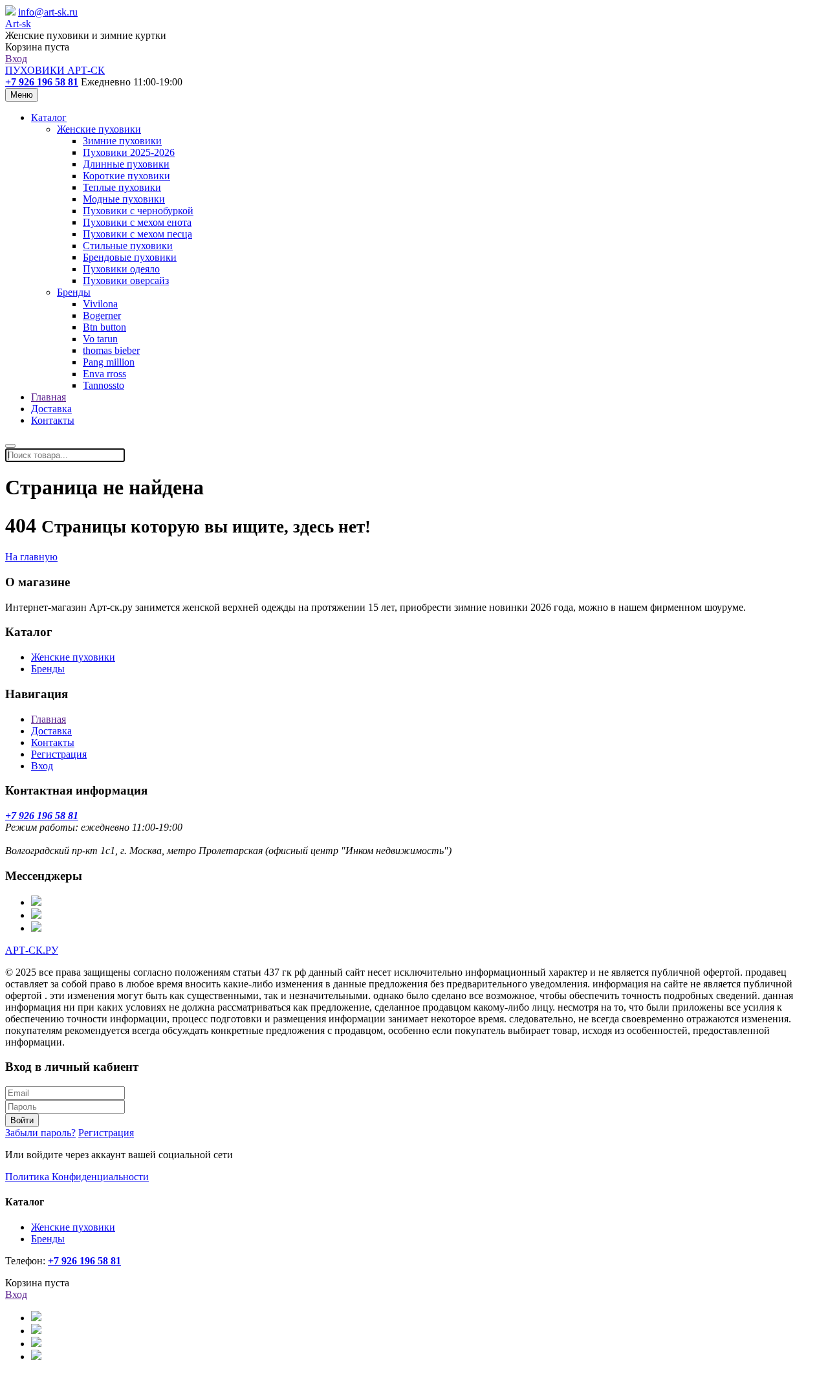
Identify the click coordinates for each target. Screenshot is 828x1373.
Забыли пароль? (40, 1132)
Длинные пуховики (126, 164)
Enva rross (104, 373)
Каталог (49, 117)
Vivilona (100, 303)
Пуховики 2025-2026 (129, 152)
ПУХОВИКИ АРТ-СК (55, 70)
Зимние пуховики (122, 140)
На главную (31, 556)
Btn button (104, 327)
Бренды (74, 292)
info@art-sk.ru (48, 11)
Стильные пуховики (128, 245)
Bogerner (102, 315)
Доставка (51, 408)
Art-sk (18, 23)
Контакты (52, 420)
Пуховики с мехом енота (137, 222)
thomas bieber (111, 350)
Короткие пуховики (126, 175)
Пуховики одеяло (121, 268)
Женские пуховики (99, 129)
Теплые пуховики (122, 187)
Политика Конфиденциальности (77, 1176)
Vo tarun (100, 338)
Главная (48, 396)
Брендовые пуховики (130, 257)
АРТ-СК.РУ (31, 950)
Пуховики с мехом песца (137, 233)
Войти (22, 1120)
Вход (16, 58)
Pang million (109, 362)
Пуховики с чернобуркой (138, 210)
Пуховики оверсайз (126, 280)
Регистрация (59, 754)
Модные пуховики (124, 198)
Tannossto (103, 385)
